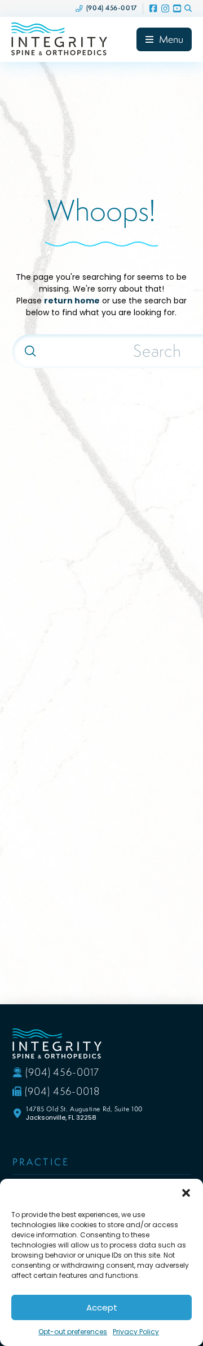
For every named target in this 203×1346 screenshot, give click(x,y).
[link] (106, 8)
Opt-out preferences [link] (72, 1331)
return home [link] (72, 300)
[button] (186, 1193)
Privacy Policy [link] (136, 1331)
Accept (101, 1307)
